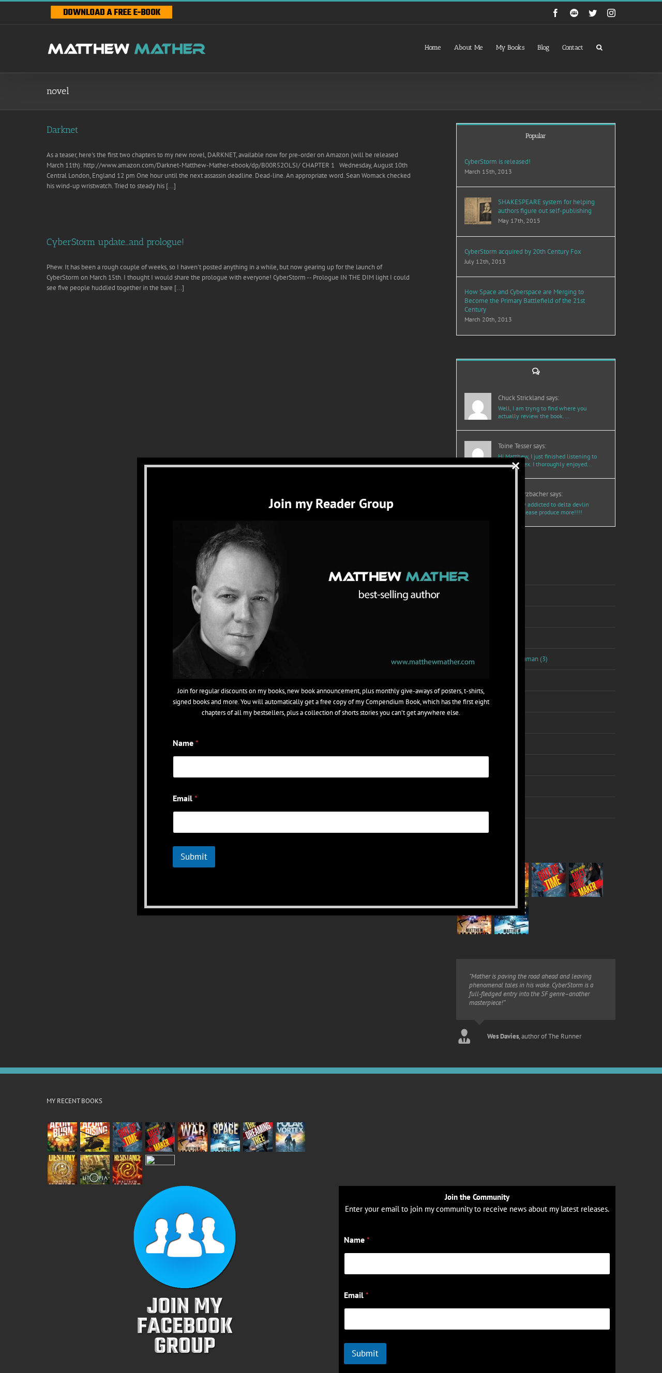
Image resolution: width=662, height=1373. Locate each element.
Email (356, 1295)
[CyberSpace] (511, 917)
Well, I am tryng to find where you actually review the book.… (542, 412)
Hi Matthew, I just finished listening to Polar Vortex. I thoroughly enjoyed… (547, 460)
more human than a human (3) (505, 658)
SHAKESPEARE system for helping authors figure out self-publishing (546, 206)
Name (357, 1240)
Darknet (62, 129)
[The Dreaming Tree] (257, 1137)
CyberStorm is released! (497, 161)
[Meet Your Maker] (586, 879)
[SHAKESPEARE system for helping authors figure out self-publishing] (477, 202)
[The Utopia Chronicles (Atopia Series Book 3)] (94, 1169)
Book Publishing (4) (489, 574)
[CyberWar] (474, 917)
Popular (535, 136)
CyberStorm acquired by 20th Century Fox (522, 251)
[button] (599, 46)
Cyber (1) (474, 616)
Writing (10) (478, 807)
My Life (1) (477, 680)
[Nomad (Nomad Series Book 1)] (159, 1169)
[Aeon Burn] (62, 1137)
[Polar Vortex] (290, 1137)
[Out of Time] (548, 879)
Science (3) (478, 722)
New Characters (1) (489, 701)
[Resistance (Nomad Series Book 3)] (127, 1169)
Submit (365, 1353)
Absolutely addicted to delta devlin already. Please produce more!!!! (543, 508)
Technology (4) (483, 743)
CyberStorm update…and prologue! (115, 242)
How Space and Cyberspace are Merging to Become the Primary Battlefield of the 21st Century (524, 300)
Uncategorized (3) (487, 764)
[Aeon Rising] (94, 1137)
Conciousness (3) (485, 595)
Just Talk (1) (478, 637)
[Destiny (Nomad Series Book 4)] (62, 1169)
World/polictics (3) (488, 786)
